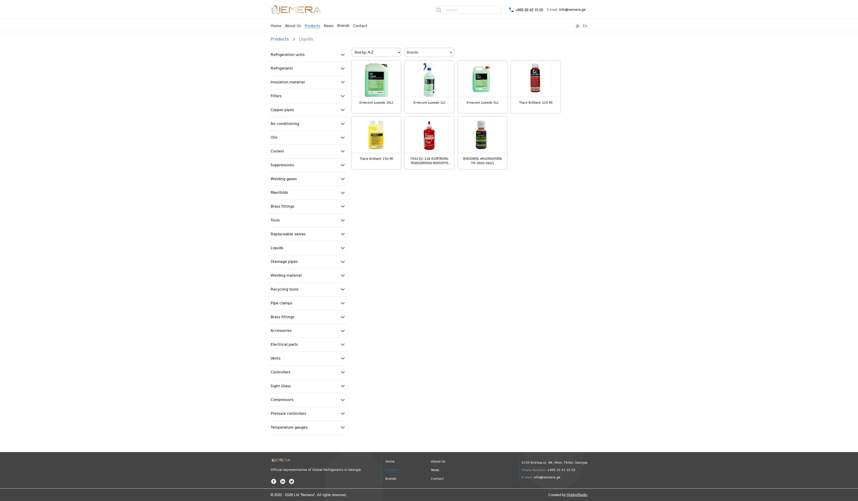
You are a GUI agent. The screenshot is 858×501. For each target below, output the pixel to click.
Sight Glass (281, 386)
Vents (275, 358)
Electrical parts (284, 344)
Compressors (282, 400)
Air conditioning (285, 124)
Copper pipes (282, 110)
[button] (307, 55)
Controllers (280, 372)
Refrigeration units (288, 55)
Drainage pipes (284, 261)
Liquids (277, 248)
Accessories (281, 330)
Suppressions (282, 165)
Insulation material (288, 82)
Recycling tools (284, 289)
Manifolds (279, 192)
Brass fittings (282, 206)
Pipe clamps (281, 303)
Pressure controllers (288, 413)
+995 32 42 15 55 (529, 10)
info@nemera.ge (572, 10)
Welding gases (284, 179)
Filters (276, 96)
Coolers (277, 151)
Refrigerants (282, 68)
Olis (274, 137)
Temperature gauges (289, 427)
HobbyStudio (577, 495)
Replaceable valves (288, 234)
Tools (275, 220)
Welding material (286, 275)
